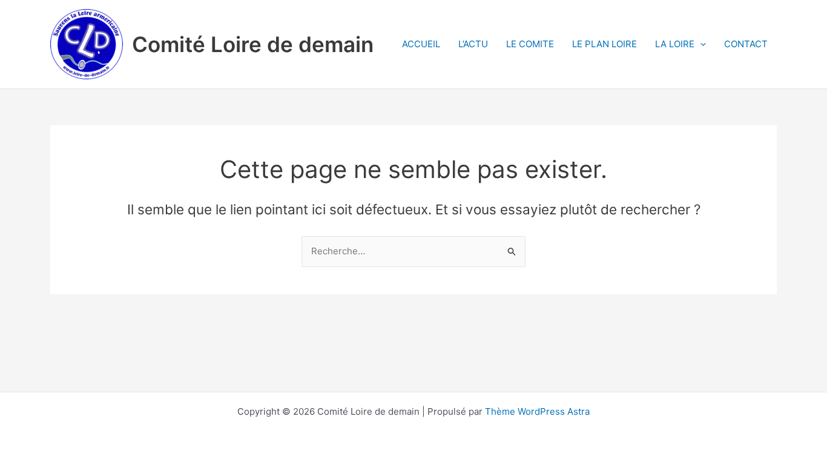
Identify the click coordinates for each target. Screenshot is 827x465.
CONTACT (746, 44)
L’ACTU (473, 44)
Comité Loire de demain (253, 44)
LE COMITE (530, 44)
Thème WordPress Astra (537, 411)
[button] (700, 44)
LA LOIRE (674, 44)
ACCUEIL (421, 44)
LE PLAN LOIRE (604, 44)
